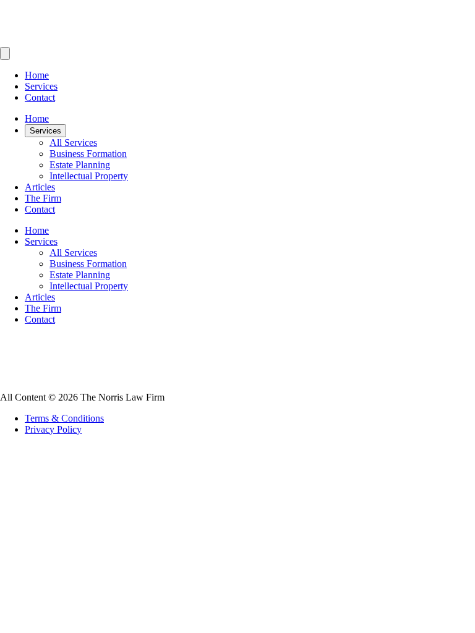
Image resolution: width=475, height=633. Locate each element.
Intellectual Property (88, 176)
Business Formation (88, 153)
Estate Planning (79, 164)
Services (41, 86)
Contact (40, 97)
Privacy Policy (53, 429)
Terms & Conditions (64, 418)
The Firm (43, 198)
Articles (40, 187)
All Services (73, 142)
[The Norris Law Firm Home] (237, 41)
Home (37, 75)
